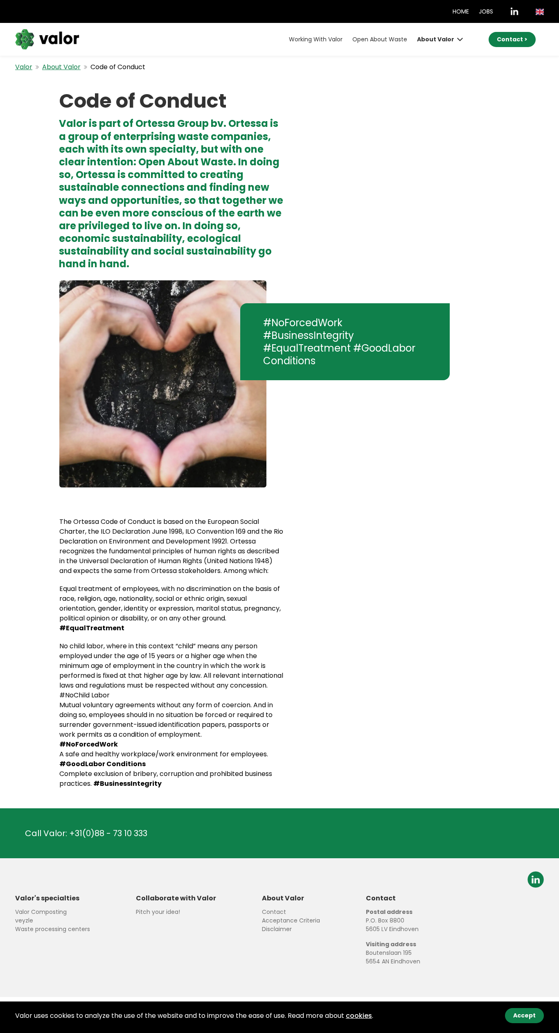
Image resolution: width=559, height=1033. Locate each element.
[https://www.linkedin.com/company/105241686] (514, 11)
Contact (274, 912)
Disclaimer (277, 929)
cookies (359, 1015)
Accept (524, 1015)
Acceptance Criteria (291, 920)
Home (461, 11)
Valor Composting (41, 912)
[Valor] (47, 39)
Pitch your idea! (158, 912)
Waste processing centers (52, 929)
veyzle (24, 920)
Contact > (512, 39)
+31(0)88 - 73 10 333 (108, 833)
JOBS (486, 11)
